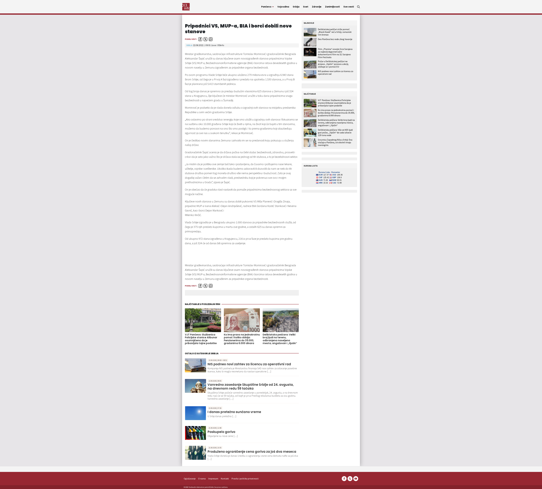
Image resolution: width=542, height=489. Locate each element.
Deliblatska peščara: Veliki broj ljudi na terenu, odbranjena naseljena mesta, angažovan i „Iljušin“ (280, 339)
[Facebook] (344, 478)
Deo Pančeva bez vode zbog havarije (335, 39)
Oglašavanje (190, 478)
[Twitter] (350, 478)
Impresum (213, 478)
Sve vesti (348, 6)
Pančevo (266, 6)
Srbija (296, 6)
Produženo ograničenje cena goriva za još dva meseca (251, 451)
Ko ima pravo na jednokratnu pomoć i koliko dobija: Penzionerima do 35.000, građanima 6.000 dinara (242, 339)
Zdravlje (316, 6)
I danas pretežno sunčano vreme (234, 412)
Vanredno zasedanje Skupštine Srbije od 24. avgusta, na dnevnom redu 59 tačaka (250, 386)
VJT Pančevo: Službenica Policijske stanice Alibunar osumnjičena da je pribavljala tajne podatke (201, 339)
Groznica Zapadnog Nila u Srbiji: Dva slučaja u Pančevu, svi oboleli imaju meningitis (335, 142)
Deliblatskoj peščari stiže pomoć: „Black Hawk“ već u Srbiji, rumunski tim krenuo (334, 32)
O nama (202, 478)
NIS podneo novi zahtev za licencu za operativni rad (249, 364)
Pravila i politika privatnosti (245, 478)
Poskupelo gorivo (221, 432)
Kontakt (225, 478)
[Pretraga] (358, 7)
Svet (305, 6)
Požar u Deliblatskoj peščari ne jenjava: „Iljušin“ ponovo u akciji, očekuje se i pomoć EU (333, 64)
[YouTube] (355, 478)
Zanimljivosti (332, 6)
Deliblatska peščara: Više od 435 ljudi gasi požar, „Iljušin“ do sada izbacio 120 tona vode (335, 133)
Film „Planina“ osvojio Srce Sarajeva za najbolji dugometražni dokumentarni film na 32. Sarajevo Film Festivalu (335, 53)
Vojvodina (283, 6)
